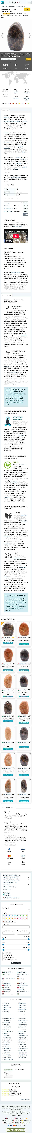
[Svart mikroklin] (28, 103)
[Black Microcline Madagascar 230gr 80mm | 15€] (24, 655)
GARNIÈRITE (7, 1029)
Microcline (26, 93)
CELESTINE (7, 1020)
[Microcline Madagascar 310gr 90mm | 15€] (24, 733)
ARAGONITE (22, 1009)
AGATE (6, 1003)
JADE (6, 1033)
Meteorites (7, 889)
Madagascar (16, 98)
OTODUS (7, 1042)
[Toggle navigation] (29, 2)
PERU (21, 987)
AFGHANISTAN (8, 972)
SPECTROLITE (23, 1052)
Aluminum (9, 211)
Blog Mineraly (7, 1112)
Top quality (7, 895)
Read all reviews (24, 1099)
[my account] (12, 2)
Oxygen (8, 203)
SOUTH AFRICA (8, 994)
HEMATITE (22, 1031)
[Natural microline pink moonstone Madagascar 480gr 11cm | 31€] (8, 655)
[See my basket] (15, 2)
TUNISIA (7, 991)
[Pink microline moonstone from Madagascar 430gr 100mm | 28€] (24, 707)
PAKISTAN (7, 989)
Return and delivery (7, 1108)
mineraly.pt (17, 1122)
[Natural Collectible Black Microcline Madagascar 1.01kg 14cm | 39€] (8, 707)
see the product (8, 642)
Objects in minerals (10, 882)
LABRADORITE (23, 1035)
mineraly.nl (7, 1122)
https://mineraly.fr (16, 1115)
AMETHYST (22, 1005)
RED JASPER (22, 1046)
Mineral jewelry (9, 887)
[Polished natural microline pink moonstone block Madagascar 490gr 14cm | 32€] (8, 759)
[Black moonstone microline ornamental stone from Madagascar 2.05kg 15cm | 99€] (8, 629)
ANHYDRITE (22, 1007)
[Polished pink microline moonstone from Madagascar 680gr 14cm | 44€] (8, 681)
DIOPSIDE (7, 1022)
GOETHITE (22, 1029)
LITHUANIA (22, 983)
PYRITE (6, 1044)
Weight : (4, 942)
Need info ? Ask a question (8, 59)
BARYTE (22, 1011)
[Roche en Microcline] (10, 103)
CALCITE (22, 1014)
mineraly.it (17, 1120)
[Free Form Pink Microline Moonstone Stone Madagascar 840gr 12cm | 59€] (24, 629)
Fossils (6, 884)
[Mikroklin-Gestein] (13, 103)
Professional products (11, 897)
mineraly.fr (10, 1118)
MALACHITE (22, 1037)
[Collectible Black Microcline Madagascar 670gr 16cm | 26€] (24, 785)
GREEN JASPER (8, 1031)
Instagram (23, 1112)
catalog (5, 6)
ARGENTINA (22, 972)
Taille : (4, 947)
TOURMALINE (23, 1055)
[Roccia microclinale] (16, 103)
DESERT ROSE (23, 1020)
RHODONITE (7, 1048)
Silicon (8, 206)
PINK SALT (22, 1042)
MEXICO (6, 987)
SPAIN (21, 978)
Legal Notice (10, 1106)
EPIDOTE (6, 1024)
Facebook (15, 1112)
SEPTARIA (7, 1050)
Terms (3, 1106)
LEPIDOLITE (7, 1037)
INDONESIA (7, 983)
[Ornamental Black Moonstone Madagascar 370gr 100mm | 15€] (24, 759)
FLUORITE (22, 1026)
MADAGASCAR (23, 985)
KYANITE (6, 1035)
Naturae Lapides (17, 226)
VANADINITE (22, 1057)
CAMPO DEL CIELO (9, 1018)
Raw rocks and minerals (11, 875)
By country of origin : (22, 930)
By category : (5, 908)
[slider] (3, 939)
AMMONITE (7, 1007)
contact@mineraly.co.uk (19, 1113)
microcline (6, 637)
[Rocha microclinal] (25, 103)
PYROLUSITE (22, 1044)
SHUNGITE (22, 1050)
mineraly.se (26, 1122)
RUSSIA (21, 989)
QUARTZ (7, 1046)
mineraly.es (26, 1120)
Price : (4, 937)
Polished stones (20, 6)
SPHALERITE (7, 1055)
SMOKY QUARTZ (9, 1052)
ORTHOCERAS (23, 1039)
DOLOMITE (22, 1022)
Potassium (9, 208)
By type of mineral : (7, 930)
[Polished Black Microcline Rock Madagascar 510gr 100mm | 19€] (24, 681)
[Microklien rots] (22, 103)
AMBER (6, 1005)
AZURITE (7, 1011)
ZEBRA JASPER (8, 1059)
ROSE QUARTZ (23, 1048)
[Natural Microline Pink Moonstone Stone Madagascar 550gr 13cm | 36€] (8, 733)
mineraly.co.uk (20, 1118)
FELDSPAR (7, 1026)
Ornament (11, 6)
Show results (16, 963)
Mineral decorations (10, 877)
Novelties (6, 893)
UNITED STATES (24, 991)
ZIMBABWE (22, 994)
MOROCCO (7, 985)
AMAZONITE (22, 1003)
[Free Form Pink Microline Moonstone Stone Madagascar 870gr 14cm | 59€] (8, 785)
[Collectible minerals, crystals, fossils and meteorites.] (2, 2)
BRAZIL (7, 974)
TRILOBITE (7, 1057)
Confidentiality (17, 1106)
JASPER (21, 1033)
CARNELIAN (22, 1018)
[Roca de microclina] (19, 103)
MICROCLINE (8, 1039)
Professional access (18, 1108)
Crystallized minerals (11, 880)
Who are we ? (25, 1106)
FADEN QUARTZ (23, 1024)
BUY (27, 9)
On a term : (5, 924)
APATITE (6, 1009)
